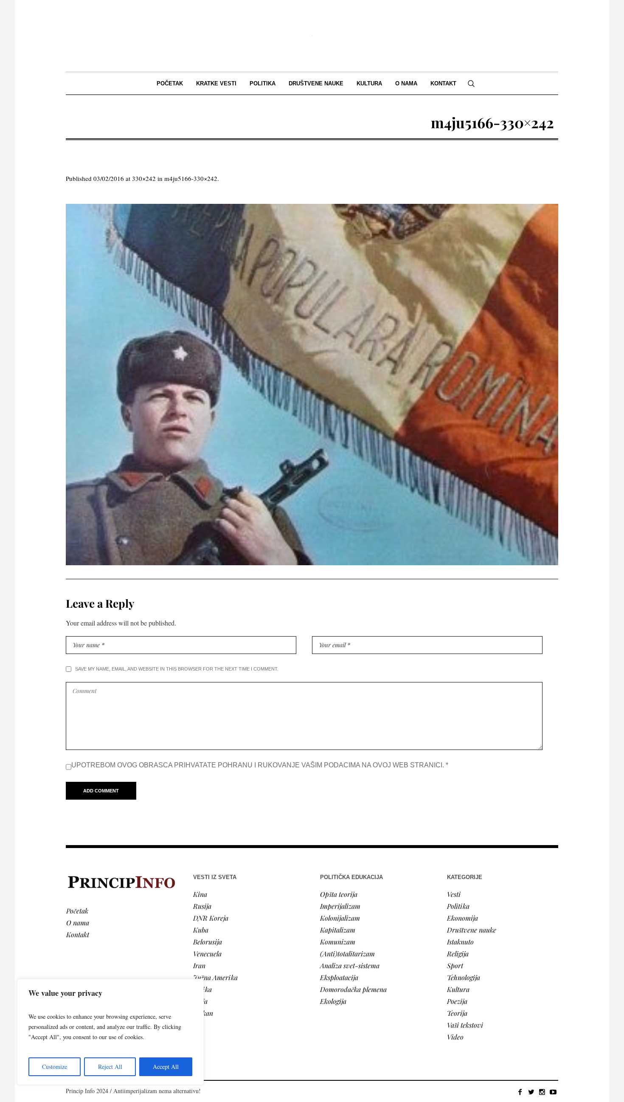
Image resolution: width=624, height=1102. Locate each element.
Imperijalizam (340, 906)
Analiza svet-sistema (349, 965)
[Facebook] (520, 1092)
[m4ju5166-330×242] (312, 384)
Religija (458, 953)
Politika (458, 906)
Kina (200, 894)
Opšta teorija (338, 894)
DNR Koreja (210, 917)
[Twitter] (531, 1092)
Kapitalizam (337, 929)
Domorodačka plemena (353, 989)
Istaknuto (460, 941)
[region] (110, 1032)
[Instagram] (542, 1092)
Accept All (166, 1067)
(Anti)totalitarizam (347, 953)
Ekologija (333, 1001)
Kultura (458, 989)
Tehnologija (463, 977)
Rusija (202, 906)
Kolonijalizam (340, 917)
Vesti (454, 894)
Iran (199, 965)
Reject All (110, 1067)
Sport (455, 965)
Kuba (200, 929)
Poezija (457, 1001)
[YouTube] (553, 1092)
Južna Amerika (215, 977)
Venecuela (207, 953)
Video (455, 1036)
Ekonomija (462, 917)
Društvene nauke (471, 929)
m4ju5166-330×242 (190, 178)
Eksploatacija (339, 977)
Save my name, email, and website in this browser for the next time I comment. (176, 668)
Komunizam (337, 941)
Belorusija (207, 941)
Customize (54, 1067)
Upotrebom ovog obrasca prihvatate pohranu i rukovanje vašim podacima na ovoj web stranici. (259, 765)
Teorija (457, 1013)
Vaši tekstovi (465, 1024)
